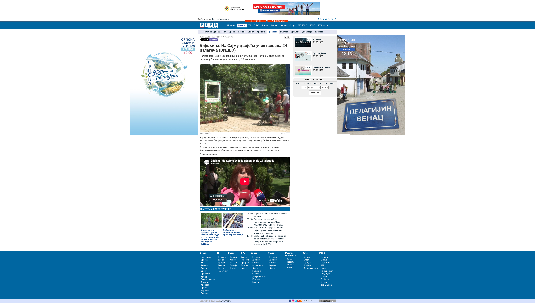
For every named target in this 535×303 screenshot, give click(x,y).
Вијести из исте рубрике (215, 209)
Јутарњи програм (321, 67)
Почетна (231, 25)
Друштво (295, 32)
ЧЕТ (315, 83)
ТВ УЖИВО (256, 21)
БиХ (224, 32)
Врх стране (326, 301)
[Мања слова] (285, 37)
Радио (265, 25)
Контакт (324, 276)
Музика (272, 265)
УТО (303, 83)
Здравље (205, 290)
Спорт (292, 25)
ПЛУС (256, 25)
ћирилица (224, 19)
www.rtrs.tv (226, 301)
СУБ (326, 83)
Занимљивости (208, 279)
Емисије (221, 265)
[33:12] (303, 42)
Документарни (259, 276)
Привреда (272, 32)
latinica (215, 19)
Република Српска (211, 32)
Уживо (221, 260)
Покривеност (327, 271)
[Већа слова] (288, 37)
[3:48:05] (303, 70)
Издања (290, 265)
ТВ (249, 25)
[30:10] (303, 56)
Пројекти (325, 279)
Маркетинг (326, 262)
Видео (274, 25)
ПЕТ (320, 83)
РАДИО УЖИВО (278, 21)
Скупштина (257, 265)
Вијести (241, 25)
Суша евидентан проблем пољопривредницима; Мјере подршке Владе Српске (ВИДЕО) (265, 222)
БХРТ (306, 301)
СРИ (309, 83)
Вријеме (319, 32)
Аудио (283, 25)
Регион (241, 32)
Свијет (251, 32)
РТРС (312, 25)
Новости (222, 257)
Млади (255, 282)
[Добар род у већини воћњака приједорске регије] (233, 219)
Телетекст (223, 271)
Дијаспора (307, 32)
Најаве (221, 268)
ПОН (297, 83)
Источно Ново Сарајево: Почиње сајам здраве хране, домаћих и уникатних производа (265, 230)
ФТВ (311, 301)
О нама (290, 259)
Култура (284, 32)
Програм (222, 262)
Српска (307, 257)
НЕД (332, 83)
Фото (305, 253)
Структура (325, 274)
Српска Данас (319, 53)
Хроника (261, 32)
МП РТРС (302, 25)
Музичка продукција (290, 254)
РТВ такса (323, 25)
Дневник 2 (318, 39)
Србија (232, 32)
